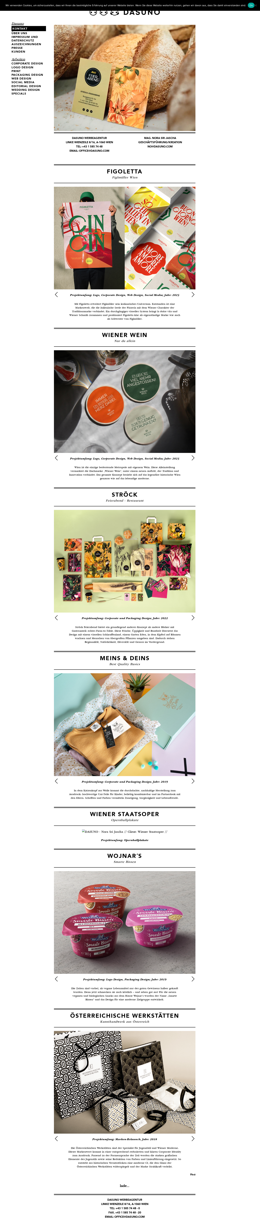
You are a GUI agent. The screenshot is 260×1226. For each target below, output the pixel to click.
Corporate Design (27, 63)
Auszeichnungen (26, 44)
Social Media (22, 82)
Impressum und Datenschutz (24, 38)
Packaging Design (27, 74)
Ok (251, 5)
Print (16, 71)
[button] (56, 295)
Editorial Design (26, 86)
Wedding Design (25, 90)
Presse (17, 48)
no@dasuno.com (160, 146)
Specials (18, 93)
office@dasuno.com (94, 150)
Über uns (19, 33)
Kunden (18, 51)
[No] (255, 5)
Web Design (21, 78)
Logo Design (22, 67)
